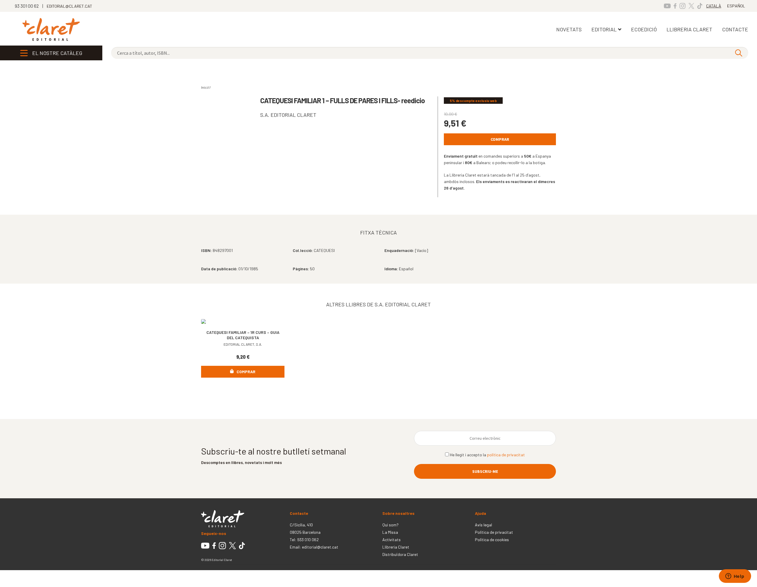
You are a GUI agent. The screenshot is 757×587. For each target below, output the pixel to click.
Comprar (500, 139)
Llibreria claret (689, 29)
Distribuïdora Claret (400, 554)
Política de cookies (492, 539)
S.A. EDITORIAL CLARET (288, 114)
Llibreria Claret (395, 546)
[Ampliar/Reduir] (6, 576)
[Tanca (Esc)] (49, 576)
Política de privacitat (494, 532)
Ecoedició (644, 29)
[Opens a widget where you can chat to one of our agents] (735, 576)
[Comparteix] (35, 576)
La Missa (390, 532)
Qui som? (390, 524)
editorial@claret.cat (320, 546)
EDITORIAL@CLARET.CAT (69, 6)
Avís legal (483, 524)
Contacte (735, 29)
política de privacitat (506, 454)
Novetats (569, 29)
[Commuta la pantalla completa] (21, 576)
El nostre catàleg (57, 53)
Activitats (391, 539)
